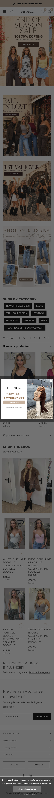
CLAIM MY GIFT (14, 402)
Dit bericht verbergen (27, 789)
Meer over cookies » (28, 795)
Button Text (14, 411)
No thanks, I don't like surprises (14, 407)
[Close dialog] (51, 381)
